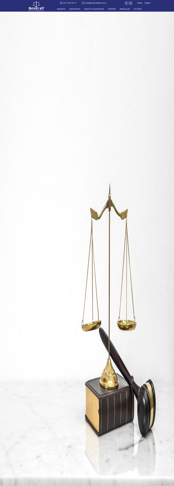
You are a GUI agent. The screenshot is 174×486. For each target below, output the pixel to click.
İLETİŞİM (137, 9)
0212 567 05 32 (70, 3)
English (147, 3)
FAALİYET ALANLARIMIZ (94, 9)
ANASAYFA (61, 9)
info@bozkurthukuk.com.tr (96, 3)
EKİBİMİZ (112, 9)
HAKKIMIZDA (74, 9)
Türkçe (139, 3)
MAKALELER (125, 9)
